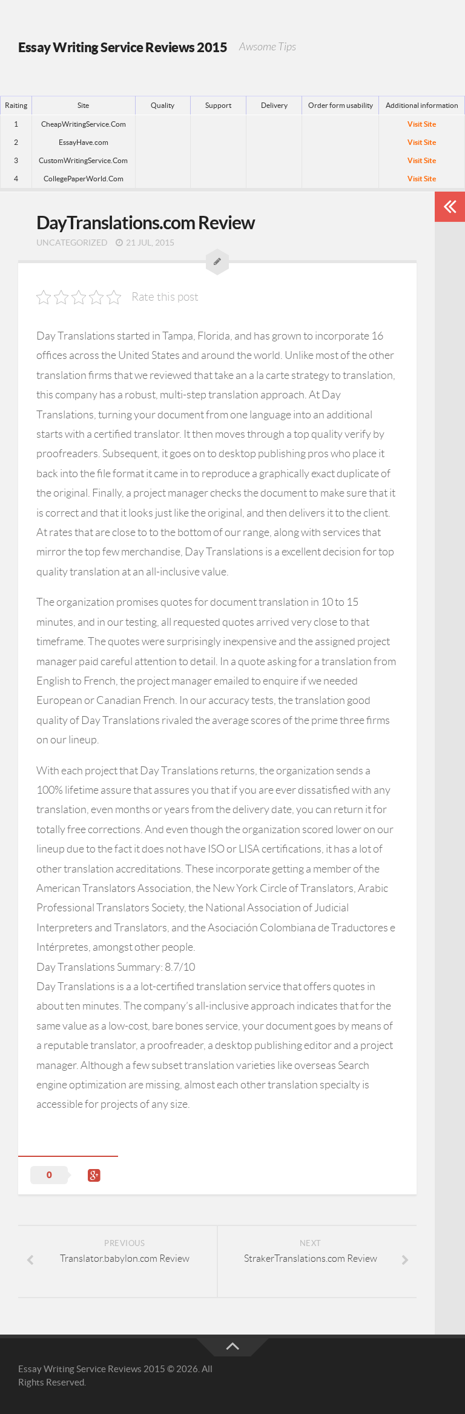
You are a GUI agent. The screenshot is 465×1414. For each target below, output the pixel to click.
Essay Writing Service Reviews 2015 (122, 47)
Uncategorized (72, 242)
